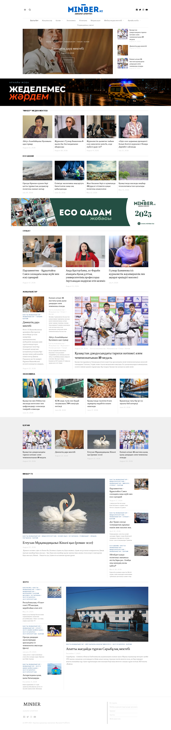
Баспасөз (27, 587)
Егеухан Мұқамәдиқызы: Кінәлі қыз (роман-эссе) (68, 49)
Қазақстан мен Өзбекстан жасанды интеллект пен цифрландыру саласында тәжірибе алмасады (34, 404)
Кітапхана (83, 20)
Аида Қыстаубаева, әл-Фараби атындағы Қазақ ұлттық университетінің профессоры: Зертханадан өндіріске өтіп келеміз (85, 276)
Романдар (56, 40)
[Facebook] (136, 9)
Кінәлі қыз (78, 38)
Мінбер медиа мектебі (113, 20)
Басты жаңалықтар (49, 38)
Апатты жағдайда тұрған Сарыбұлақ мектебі (98, 648)
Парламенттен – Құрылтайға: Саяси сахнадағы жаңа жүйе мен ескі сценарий (41, 274)
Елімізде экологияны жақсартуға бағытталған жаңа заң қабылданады (69, 186)
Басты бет (34, 20)
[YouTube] (146, 9)
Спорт (121, 348)
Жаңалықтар (47, 20)
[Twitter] (140, 9)
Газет (38, 589)
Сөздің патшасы (69, 40)
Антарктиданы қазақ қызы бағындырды (32, 676)
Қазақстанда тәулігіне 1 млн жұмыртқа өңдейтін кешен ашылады (99, 403)
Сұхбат (113, 485)
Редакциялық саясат (85, 25)
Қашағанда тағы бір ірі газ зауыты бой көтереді (131, 402)
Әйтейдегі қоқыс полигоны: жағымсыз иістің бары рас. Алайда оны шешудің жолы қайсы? (120, 560)
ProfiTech (66, 723)
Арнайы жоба (133, 20)
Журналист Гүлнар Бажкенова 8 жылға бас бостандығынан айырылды (69, 144)
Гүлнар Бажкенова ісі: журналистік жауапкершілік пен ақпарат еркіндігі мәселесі (127, 274)
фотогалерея (119, 644)
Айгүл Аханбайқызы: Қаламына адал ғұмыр (37, 142)
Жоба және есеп (115, 719)
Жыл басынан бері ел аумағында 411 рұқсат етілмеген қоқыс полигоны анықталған (101, 186)
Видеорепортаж (66, 38)
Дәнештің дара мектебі (138, 46)
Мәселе (126, 483)
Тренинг (113, 711)
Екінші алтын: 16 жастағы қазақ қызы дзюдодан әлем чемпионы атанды (136, 62)
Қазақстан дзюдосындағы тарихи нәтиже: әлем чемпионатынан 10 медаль (137, 34)
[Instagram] (143, 9)
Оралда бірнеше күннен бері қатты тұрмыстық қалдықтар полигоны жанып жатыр (35, 186)
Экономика (71, 20)
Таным (39, 316)
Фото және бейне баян (33, 630)
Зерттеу (112, 715)
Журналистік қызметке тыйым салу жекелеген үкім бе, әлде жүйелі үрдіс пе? (100, 144)
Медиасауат (96, 20)
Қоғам (58, 20)
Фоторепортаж (30, 599)
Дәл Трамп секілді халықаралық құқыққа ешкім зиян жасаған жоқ (120, 524)
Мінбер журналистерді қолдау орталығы (123, 707)
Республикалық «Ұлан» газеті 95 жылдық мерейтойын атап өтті (33, 605)
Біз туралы (113, 703)
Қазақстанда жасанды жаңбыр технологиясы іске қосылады (132, 184)
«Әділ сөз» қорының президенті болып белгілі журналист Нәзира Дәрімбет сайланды (133, 144)
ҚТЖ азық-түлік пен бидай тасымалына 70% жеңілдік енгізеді (67, 403)
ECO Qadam (28, 156)
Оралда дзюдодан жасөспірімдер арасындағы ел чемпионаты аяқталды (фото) (32, 643)
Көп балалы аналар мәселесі (98, 644)
